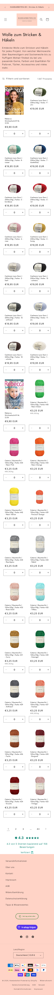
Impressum (11, 880)
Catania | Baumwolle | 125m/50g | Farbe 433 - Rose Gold (14, 607)
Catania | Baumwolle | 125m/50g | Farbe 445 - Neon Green (39, 404)
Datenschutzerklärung (16, 898)
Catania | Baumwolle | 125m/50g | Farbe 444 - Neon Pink (14, 463)
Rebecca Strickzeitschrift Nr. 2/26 (12, 415)
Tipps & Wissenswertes (17, 905)
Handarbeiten (14, 981)
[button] (5, 19)
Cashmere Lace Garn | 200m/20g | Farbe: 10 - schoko (14, 357)
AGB (8, 886)
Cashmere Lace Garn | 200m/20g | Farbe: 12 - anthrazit (14, 318)
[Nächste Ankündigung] (49, 7)
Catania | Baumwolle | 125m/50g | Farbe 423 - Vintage (39, 801)
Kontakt (9, 873)
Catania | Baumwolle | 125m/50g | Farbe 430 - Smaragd (39, 655)
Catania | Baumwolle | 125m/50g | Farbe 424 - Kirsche (14, 801)
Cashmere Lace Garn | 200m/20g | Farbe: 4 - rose (14, 239)
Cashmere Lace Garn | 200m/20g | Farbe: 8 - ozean (14, 160)
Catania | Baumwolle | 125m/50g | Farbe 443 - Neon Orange (39, 463)
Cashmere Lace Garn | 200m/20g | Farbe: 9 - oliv (39, 102)
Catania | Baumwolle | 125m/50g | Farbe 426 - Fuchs (14, 754)
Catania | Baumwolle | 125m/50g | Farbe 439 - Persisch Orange (39, 512)
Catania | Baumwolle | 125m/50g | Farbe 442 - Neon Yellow (14, 512)
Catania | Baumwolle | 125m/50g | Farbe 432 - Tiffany (39, 607)
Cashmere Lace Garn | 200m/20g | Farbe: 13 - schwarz (39, 278)
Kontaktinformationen (22, 989)
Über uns (10, 867)
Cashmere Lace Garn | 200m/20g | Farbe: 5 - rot (39, 199)
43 (38, 829)
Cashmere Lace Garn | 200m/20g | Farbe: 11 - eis (39, 318)
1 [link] (8, 829)
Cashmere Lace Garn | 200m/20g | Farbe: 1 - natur (39, 357)
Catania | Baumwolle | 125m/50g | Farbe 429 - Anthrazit (14, 704)
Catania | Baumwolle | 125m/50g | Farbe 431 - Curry (14, 655)
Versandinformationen (16, 861)
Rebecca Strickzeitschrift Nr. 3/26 (12, 121)
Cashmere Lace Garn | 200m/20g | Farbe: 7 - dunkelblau (39, 160)
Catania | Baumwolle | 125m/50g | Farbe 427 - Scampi (39, 704)
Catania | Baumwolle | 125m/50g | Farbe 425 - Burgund (39, 754)
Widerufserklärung (15, 892)
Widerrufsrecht (46, 981)
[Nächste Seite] (46, 829)
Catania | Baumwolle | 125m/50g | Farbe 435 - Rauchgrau (14, 560)
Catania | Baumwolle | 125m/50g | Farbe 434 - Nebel (39, 560)
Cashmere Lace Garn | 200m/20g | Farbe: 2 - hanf (14, 278)
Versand (41, 985)
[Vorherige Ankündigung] (5, 7)
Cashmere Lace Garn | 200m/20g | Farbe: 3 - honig (39, 239)
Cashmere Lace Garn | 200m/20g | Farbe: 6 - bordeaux (14, 199)
